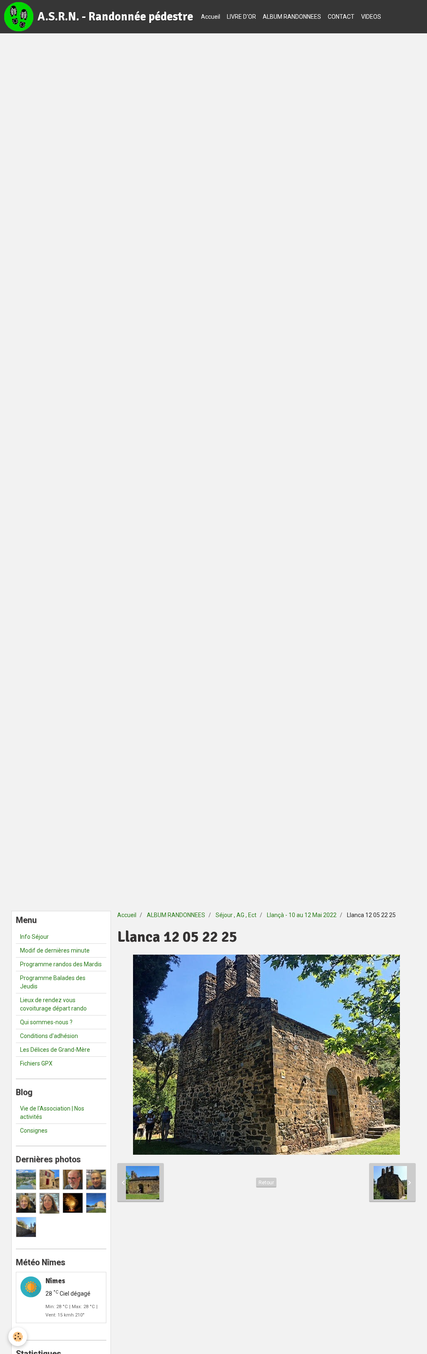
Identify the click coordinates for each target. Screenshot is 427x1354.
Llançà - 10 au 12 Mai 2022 (302, 915)
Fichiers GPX (36, 1063)
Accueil (210, 16)
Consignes (34, 1130)
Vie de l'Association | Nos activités (52, 1112)
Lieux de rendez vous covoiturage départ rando (53, 1004)
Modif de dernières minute (55, 950)
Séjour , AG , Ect (236, 915)
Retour (266, 1183)
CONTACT (341, 16)
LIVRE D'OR (241, 16)
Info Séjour (34, 936)
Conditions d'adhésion (49, 1036)
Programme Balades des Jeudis (52, 982)
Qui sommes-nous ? (46, 1022)
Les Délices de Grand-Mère (55, 1049)
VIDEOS (371, 16)
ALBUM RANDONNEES (292, 16)
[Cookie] (17, 1336)
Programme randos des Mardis (61, 964)
